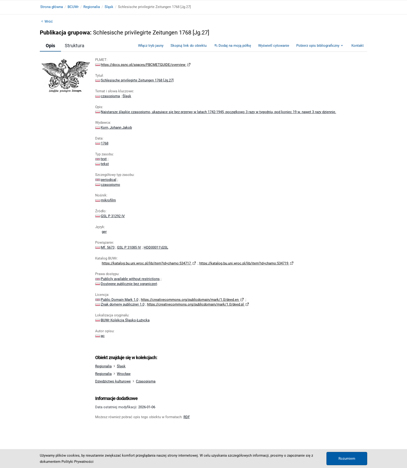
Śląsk (109, 7)
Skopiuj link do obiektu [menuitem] (189, 45)
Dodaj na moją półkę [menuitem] (235, 45)
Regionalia (91, 7)
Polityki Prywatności (77, 461)
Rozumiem (346, 458)
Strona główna (51, 7)
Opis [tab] (50, 45)
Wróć (49, 21)
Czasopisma (145, 381)
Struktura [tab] (74, 45)
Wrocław (123, 374)
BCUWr (73, 7)
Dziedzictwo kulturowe (113, 381)
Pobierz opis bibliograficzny (317, 45)
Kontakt (357, 45)
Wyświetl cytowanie (273, 45)
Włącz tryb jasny (150, 45)
